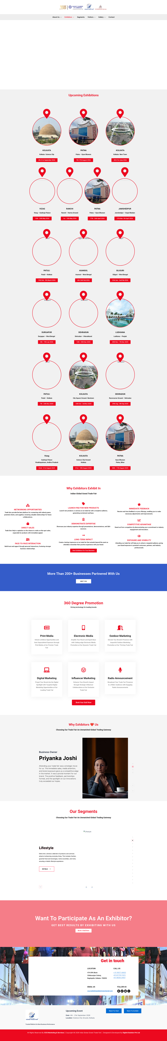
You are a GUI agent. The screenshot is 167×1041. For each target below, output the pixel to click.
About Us (56, 17)
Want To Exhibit (132, 1011)
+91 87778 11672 (119, 975)
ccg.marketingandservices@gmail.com (100, 991)
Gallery (101, 17)
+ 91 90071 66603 (119, 972)
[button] (60, 17)
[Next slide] (92, 887)
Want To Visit (114, 1011)
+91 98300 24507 (119, 978)
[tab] (133, 764)
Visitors (90, 17)
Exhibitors (68, 17)
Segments (81, 17)
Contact (112, 17)
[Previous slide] (86, 887)
